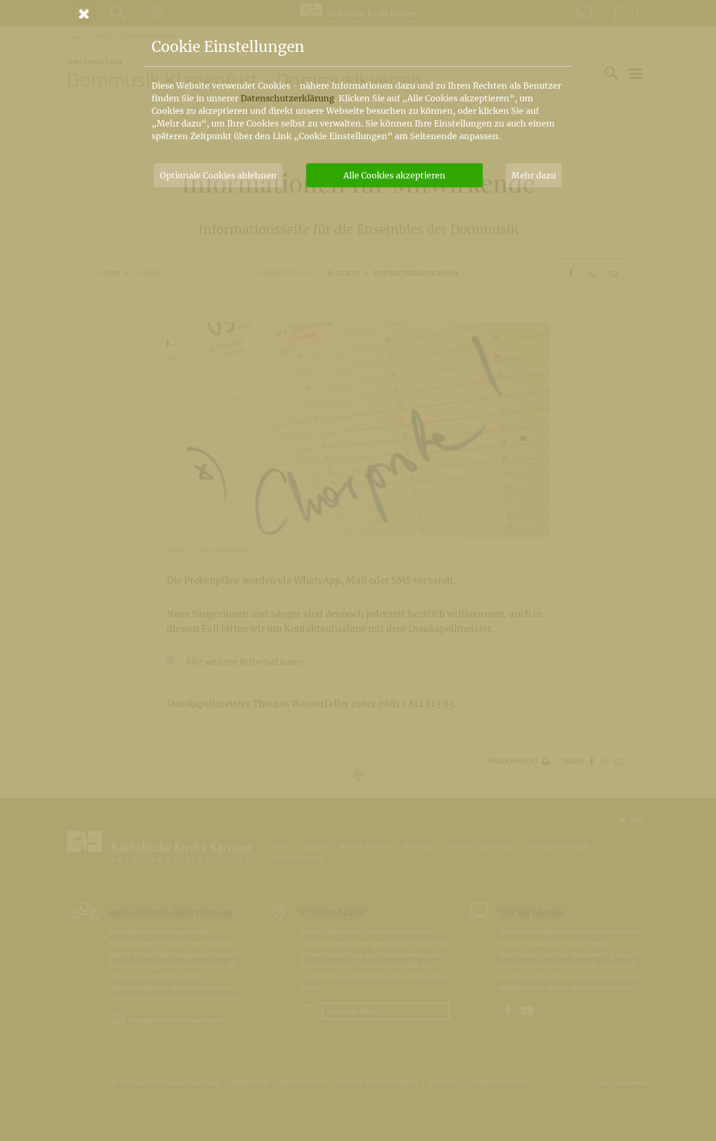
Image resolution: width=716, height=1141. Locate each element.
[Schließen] (358, 13)
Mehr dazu (534, 175)
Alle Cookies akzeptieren (394, 175)
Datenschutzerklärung (287, 98)
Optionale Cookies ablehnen (218, 175)
